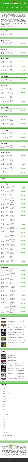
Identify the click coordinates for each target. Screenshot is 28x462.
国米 (4, 427)
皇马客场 (5, 438)
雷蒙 (4, 388)
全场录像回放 (6, 414)
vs (3, 409)
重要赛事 (16, 3)
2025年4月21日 (6, 393)
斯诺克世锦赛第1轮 (7, 435)
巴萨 (4, 422)
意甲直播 (7, 191)
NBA (7, 7)
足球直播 (7, 3)
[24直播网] (14, 1)
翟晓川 (4, 391)
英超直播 (7, 187)
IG (3, 412)
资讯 (21, 3)
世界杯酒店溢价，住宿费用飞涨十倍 (15, 334)
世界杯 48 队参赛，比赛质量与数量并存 (16, 345)
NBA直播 (7, 34)
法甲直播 (7, 257)
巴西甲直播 (7, 207)
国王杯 (4, 430)
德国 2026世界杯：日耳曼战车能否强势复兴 (17, 342)
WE (4, 404)
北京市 (4, 401)
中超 (12, 7)
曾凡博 (4, 396)
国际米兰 (5, 432)
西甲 (4, 417)
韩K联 (2, 10)
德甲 (22, 7)
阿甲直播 (7, 299)
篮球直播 (11, 3)
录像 (25, 3)
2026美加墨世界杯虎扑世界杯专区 (15, 337)
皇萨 (4, 425)
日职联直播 (7, 220)
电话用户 (5, 406)
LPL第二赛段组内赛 (7, 399)
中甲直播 (7, 228)
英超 (2, 7)
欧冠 (17, 7)
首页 (3, 3)
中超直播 (7, 224)
